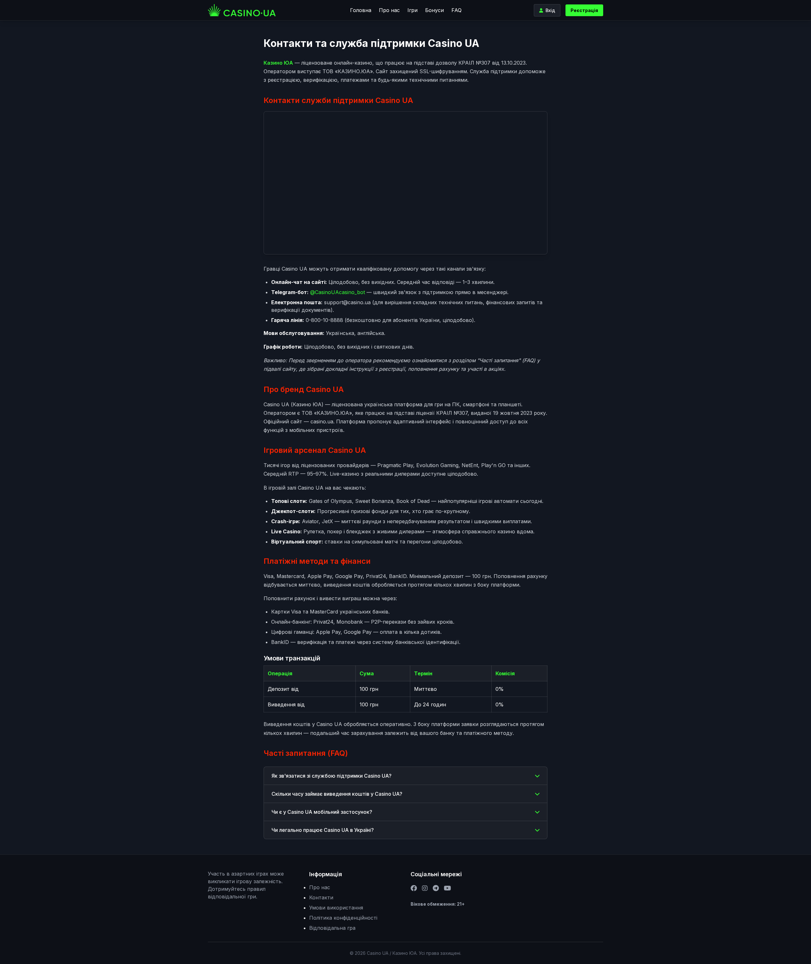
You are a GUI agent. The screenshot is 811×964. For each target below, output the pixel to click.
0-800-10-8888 (324, 320)
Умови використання (336, 907)
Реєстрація (584, 10)
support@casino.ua (347, 302)
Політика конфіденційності (343, 918)
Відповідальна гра (332, 928)
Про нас (389, 10)
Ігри (412, 10)
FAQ (456, 10)
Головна (360, 10)
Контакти (321, 897)
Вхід (550, 10)
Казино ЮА (278, 63)
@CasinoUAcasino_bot (337, 292)
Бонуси (434, 10)
